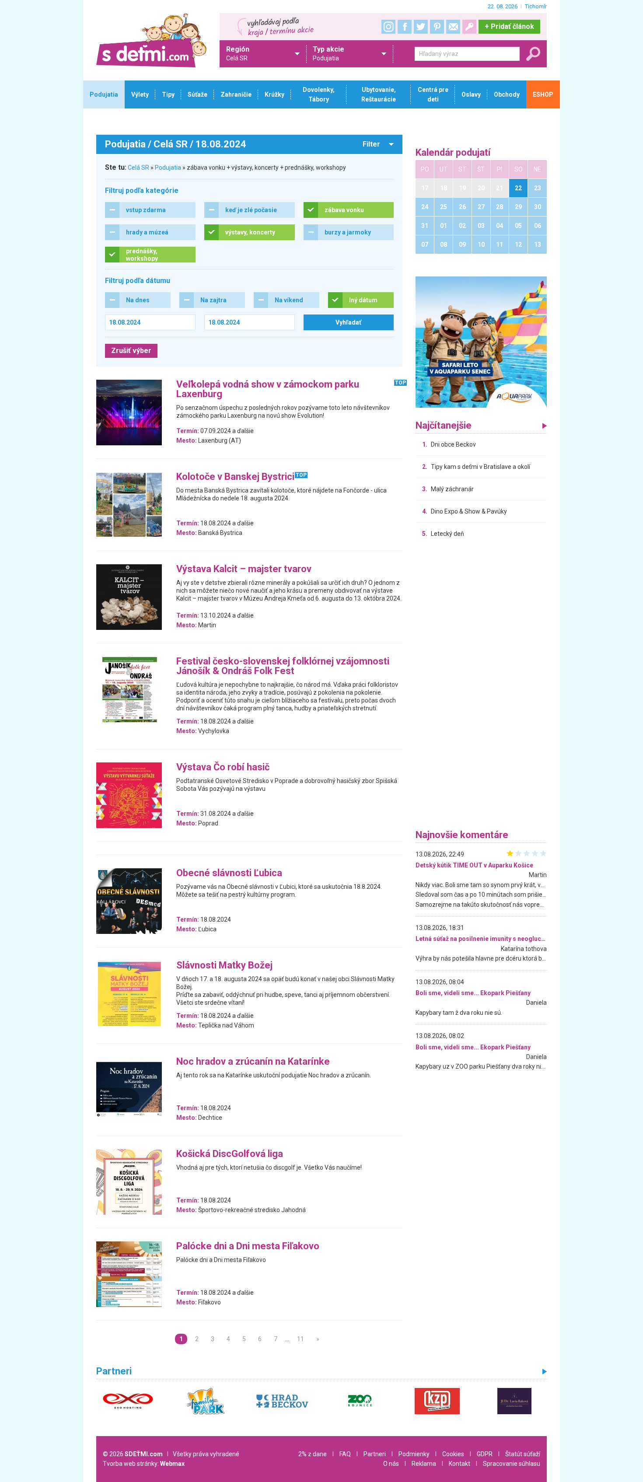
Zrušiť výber (131, 350)
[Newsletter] (453, 27)
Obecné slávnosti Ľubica (229, 873)
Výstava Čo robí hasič (222, 767)
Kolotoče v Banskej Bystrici (235, 477)
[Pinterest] (437, 27)
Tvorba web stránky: (144, 1463)
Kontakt (459, 1463)
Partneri (374, 1454)
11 (300, 1338)
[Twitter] (421, 27)
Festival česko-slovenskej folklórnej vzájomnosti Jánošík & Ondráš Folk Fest (282, 666)
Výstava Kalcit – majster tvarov (243, 569)
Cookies (453, 1454)
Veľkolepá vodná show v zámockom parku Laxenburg (267, 389)
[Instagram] (388, 27)
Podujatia (168, 167)
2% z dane (312, 1454)
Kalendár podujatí (453, 153)
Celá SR (138, 167)
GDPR (485, 1454)
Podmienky (414, 1454)
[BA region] (481, 341)
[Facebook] (405, 27)
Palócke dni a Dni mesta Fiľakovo (247, 1246)
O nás (391, 1463)
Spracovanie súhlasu (511, 1463)
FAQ (345, 1454)
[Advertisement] (481, 686)
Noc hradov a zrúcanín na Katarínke (253, 1062)
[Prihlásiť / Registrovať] (469, 27)
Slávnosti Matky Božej (224, 966)
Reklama (424, 1463)
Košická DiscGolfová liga (229, 1154)
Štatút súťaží (522, 1454)
